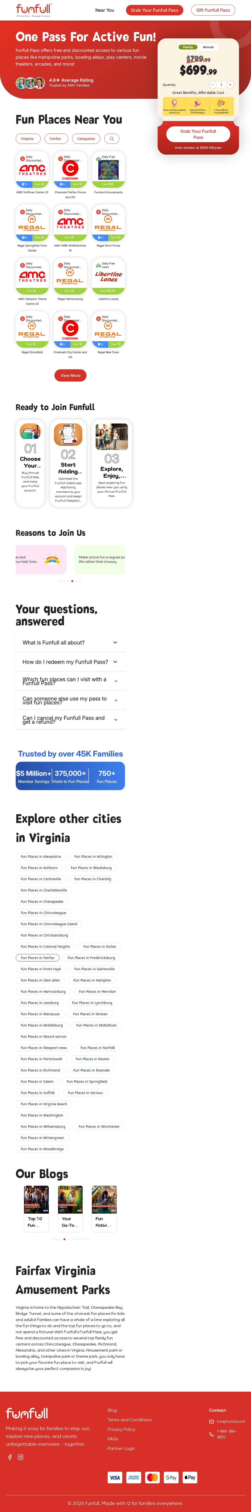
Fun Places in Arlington (93, 856)
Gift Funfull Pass (213, 10)
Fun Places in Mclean (90, 1014)
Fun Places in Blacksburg (91, 867)
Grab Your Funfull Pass (198, 134)
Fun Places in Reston (93, 1059)
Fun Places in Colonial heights (45, 946)
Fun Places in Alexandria (41, 856)
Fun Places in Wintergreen (42, 1137)
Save (39, 184)
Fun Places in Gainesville (94, 969)
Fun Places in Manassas (40, 1014)
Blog (112, 1410)
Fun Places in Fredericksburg (91, 957)
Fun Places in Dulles (99, 946)
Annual (208, 47)
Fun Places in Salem (37, 1081)
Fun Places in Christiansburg (44, 935)
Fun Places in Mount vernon (44, 1036)
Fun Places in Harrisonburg (43, 991)
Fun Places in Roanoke (91, 1070)
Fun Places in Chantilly (92, 879)
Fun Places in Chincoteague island (49, 924)
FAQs (113, 1439)
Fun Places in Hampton (92, 980)
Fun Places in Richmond (40, 1070)
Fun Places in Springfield (87, 1081)
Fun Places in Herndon (97, 991)
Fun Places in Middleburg (42, 1025)
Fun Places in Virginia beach (44, 1104)
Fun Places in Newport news (44, 1047)
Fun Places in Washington (42, 1115)
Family (188, 47)
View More (70, 375)
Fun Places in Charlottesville (44, 890)
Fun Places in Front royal (41, 969)
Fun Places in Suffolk (38, 1092)
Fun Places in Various (85, 1092)
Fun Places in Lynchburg (92, 1002)
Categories (86, 138)
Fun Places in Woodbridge (42, 1149)
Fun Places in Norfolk (97, 1047)
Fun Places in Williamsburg (43, 1126)
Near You (104, 10)
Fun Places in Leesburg (40, 1002)
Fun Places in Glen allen (40, 980)
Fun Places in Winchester (99, 1126)
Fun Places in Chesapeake (42, 901)
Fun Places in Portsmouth (42, 1059)
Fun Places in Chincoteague (43, 912)
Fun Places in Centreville (41, 879)
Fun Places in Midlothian (96, 1025)
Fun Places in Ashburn (39, 867)
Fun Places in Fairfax (37, 957)
